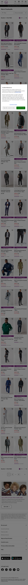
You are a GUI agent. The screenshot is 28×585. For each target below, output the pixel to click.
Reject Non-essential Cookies (9, 107)
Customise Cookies (13, 104)
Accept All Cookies (20, 107)
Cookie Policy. (18, 92)
